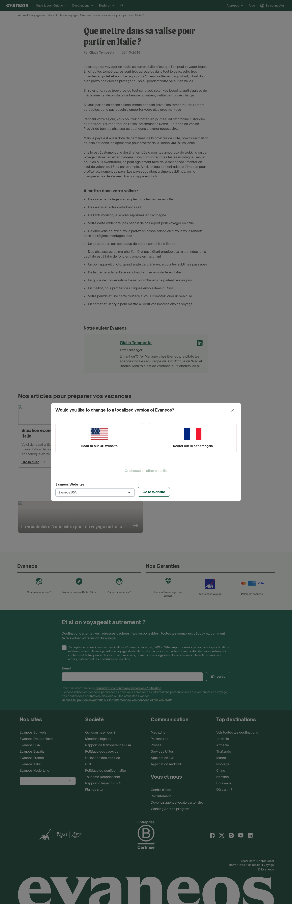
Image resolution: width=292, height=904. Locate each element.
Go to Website (154, 492)
